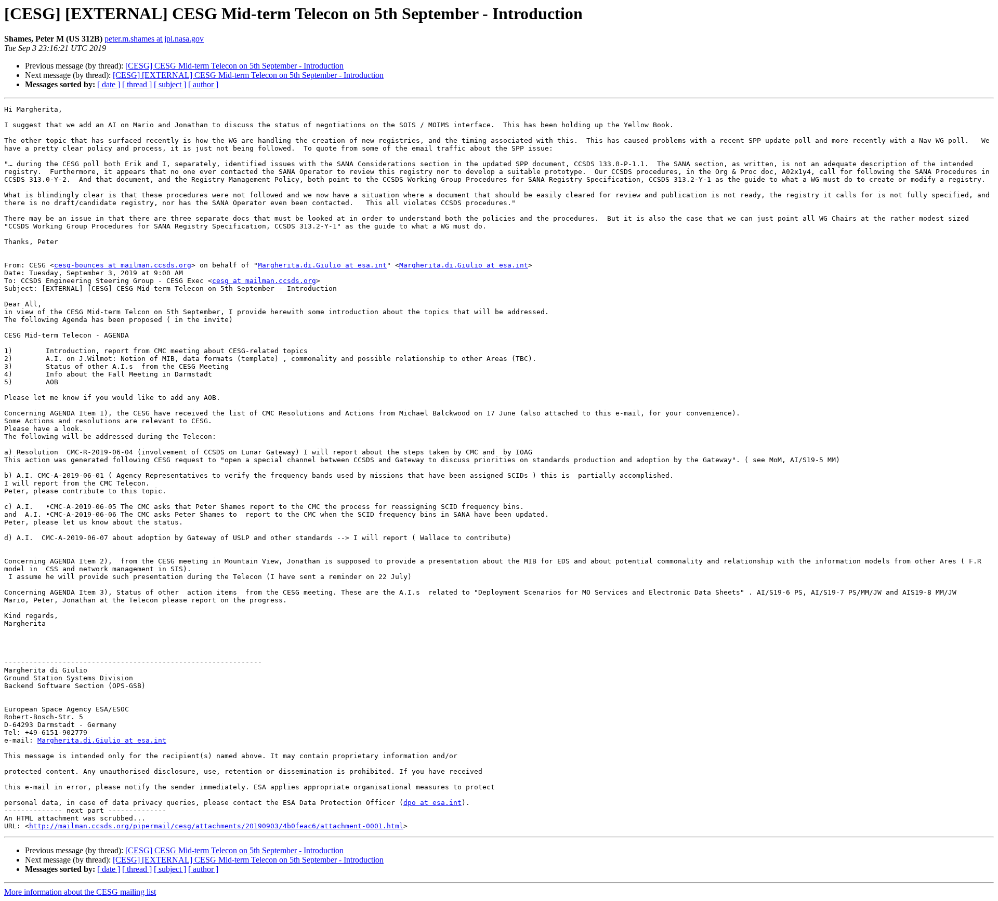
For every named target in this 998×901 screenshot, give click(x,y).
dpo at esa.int (432, 802)
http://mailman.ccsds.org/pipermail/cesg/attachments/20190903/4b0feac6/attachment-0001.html (216, 826)
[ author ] (203, 84)
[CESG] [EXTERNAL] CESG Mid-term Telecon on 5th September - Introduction (248, 75)
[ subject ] (170, 84)
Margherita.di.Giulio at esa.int (322, 265)
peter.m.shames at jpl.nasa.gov (154, 38)
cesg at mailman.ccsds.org (264, 281)
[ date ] (108, 84)
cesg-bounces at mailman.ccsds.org (122, 265)
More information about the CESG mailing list (80, 891)
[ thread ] (137, 84)
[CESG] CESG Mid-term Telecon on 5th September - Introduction (234, 65)
